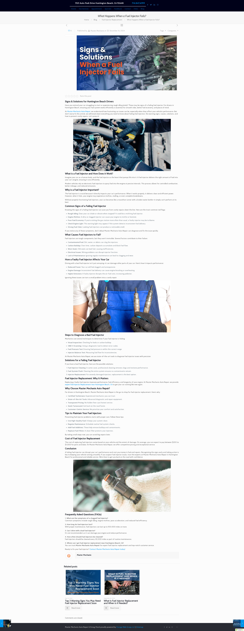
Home (86, 20)
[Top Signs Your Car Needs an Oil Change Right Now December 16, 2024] (5, 623)
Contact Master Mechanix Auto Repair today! (107, 549)
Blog (95, 20)
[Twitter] (151, 5)
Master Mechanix (97, 31)
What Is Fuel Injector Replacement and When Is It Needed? (121, 602)
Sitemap (139, 627)
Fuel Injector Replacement (112, 20)
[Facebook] (147, 5)
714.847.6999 (138, 3)
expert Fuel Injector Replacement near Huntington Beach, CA (88, 384)
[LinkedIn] (154, 5)
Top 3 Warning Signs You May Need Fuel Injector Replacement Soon (83, 602)
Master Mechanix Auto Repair (78, 111)
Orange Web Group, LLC (125, 627)
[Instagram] (158, 5)
